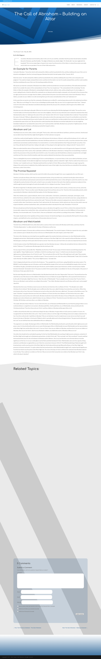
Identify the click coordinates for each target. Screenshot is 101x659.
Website (19, 602)
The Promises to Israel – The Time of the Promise (26, 542)
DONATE (86, 4)
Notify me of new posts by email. (26, 611)
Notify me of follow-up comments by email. (29, 608)
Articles (50, 31)
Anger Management (20, 424)
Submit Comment (79, 614)
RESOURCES (79, 4)
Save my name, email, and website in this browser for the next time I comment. (37, 606)
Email (18, 597)
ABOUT (73, 4)
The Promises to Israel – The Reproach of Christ (26, 481)
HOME (68, 4)
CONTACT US (93, 4)
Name (19, 592)
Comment (19, 572)
